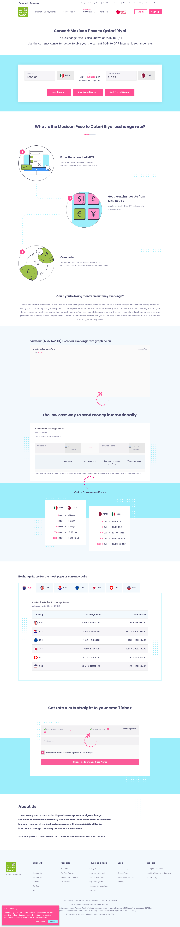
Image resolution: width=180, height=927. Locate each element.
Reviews (117, 3)
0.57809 (92, 657)
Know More (40, 922)
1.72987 (138, 657)
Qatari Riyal (102, 126)
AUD (29, 588)
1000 (56, 532)
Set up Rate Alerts (96, 869)
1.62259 (138, 640)
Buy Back (104, 12)
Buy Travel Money (88, 92)
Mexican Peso (71, 126)
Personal (23, 3)
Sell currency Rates (97, 877)
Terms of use (123, 873)
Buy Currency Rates (96, 882)
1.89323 (138, 622)
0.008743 (137, 648)
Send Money (59, 92)
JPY (99, 588)
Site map (121, 882)
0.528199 (92, 622)
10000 (56, 538)
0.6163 (94, 640)
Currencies (93, 890)
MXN (109, 38)
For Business (65, 882)
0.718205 (92, 666)
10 (58, 521)
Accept (52, 922)
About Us (105, 3)
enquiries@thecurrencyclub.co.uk (159, 873)
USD (134, 588)
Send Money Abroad (97, 873)
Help (124, 3)
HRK (65, 588)
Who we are (37, 869)
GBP (47, 588)
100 (57, 526)
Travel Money (69, 12)
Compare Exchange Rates (90, 3)
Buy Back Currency (67, 873)
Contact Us (132, 3)
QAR (119, 38)
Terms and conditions (126, 877)
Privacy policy (123, 869)
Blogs (141, 3)
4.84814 (93, 631)
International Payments (45, 12)
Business (34, 3)
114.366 (93, 648)
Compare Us (37, 873)
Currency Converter (153, 3)
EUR (82, 588)
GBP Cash (87, 11)
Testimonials (37, 877)
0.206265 (137, 631)
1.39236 (138, 666)
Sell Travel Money (119, 92)
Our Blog (36, 886)
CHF (116, 588)
